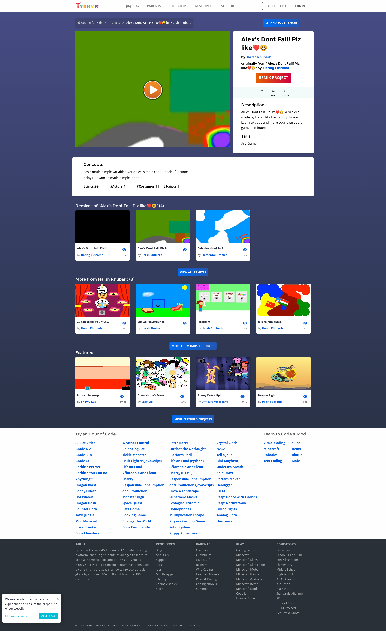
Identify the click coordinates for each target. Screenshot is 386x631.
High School (284, 574)
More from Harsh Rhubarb (193, 346)
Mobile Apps (164, 574)
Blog (159, 550)
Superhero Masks (183, 497)
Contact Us (194, 625)
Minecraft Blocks (247, 574)
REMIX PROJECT (273, 77)
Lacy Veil (147, 402)
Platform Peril (180, 455)
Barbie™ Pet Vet (87, 467)
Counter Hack (86, 509)
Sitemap (161, 579)
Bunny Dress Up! (209, 395)
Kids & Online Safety (156, 625)
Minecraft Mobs (247, 569)
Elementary (284, 564)
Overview (202, 550)
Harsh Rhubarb (259, 57)
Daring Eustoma (276, 68)
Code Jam (242, 593)
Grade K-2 (83, 449)
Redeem (201, 564)
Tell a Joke (224, 455)
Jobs (159, 569)
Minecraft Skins (247, 560)
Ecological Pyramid (184, 503)
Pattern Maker (228, 479)
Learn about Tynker (281, 23)
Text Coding (273, 461)
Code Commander (136, 527)
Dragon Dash (85, 503)
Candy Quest (85, 491)
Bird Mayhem (227, 461)
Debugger (224, 485)
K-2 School (283, 584)
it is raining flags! (270, 322)
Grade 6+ (82, 461)
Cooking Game (134, 515)
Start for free (276, 6)
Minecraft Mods (247, 589)
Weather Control (135, 443)
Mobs (296, 461)
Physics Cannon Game (187, 521)
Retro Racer (178, 443)
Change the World (136, 521)
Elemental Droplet (214, 255)
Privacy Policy (130, 625)
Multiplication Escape (186, 515)
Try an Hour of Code (95, 434)
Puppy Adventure (183, 533)
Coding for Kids (91, 23)
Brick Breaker (86, 527)
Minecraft (271, 449)
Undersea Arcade (230, 467)
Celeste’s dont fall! (210, 248)
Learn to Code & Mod (285, 434)
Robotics (270, 455)
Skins (296, 443)
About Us (162, 555)
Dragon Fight (267, 395)
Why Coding (204, 569)
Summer (202, 589)
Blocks (297, 455)
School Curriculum (289, 555)
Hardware (224, 521)
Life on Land (132, 467)
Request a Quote (287, 613)
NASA (221, 449)
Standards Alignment (290, 593)
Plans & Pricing (206, 579)
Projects (114, 23)
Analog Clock (227, 515)
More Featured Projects (193, 419)
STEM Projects (286, 608)
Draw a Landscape (184, 491)
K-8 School (283, 589)
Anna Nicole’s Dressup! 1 (153, 395)
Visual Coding (274, 443)
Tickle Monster (134, 455)
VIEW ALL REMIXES (193, 272)
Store (159, 589)
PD (278, 598)
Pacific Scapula (272, 402)
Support (161, 560)
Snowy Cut (88, 402)
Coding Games (246, 550)
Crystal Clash (227, 443)
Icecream (204, 322)
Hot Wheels (84, 497)
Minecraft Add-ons (249, 579)
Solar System (179, 527)
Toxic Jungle (84, 515)
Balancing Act (133, 449)
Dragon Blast (85, 485)
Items (296, 449)
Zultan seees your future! (93, 322)
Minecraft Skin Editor (250, 564)
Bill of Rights (227, 509)
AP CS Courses (286, 579)
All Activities (85, 443)
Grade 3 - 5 (83, 455)
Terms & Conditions (106, 625)
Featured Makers (207, 574)
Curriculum (203, 555)
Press (159, 564)
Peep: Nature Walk (231, 503)
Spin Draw (225, 473)
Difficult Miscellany (215, 402)
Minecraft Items (247, 584)
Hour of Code (245, 598)
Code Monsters (87, 533)
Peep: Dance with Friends (237, 497)
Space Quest (132, 503)
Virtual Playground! (150, 322)
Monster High (133, 497)
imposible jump (88, 395)
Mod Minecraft (87, 521)
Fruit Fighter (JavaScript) (142, 461)
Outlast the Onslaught (187, 449)
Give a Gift (203, 560)
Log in (300, 6)
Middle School (286, 569)
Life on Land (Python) (186, 461)
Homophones (180, 509)
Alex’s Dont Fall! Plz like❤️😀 (93, 248)
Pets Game (131, 509)
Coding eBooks (166, 584)
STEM (221, 491)
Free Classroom (287, 560)
